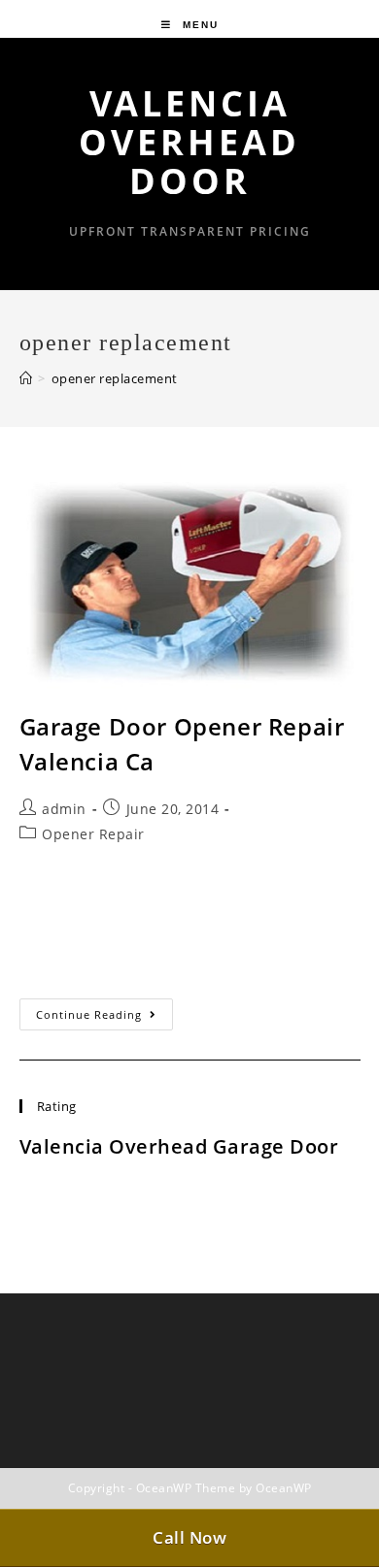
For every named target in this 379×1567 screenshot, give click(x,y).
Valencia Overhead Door (189, 142)
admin (64, 809)
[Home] (26, 378)
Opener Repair (93, 834)
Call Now (189, 1537)
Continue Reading (104, 1017)
